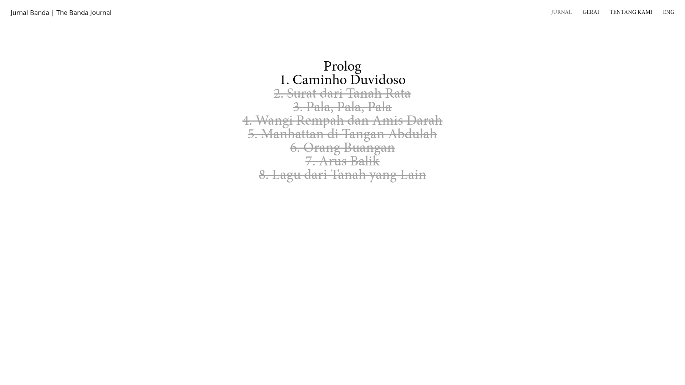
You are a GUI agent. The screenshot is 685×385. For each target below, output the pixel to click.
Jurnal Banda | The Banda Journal (61, 12)
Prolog (342, 67)
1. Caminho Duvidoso (342, 81)
